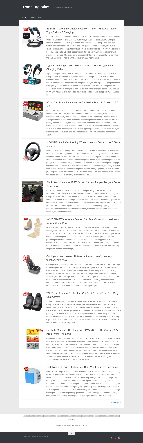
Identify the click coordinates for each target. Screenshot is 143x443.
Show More (71, 419)
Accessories (50, 416)
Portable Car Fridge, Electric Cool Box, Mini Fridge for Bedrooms (82, 367)
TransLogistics (35, 7)
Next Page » (116, 403)
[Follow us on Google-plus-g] (115, 438)
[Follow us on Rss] (111, 438)
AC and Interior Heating (33, 416)
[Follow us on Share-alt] (119, 438)
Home (24, 17)
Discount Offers (36, 17)
